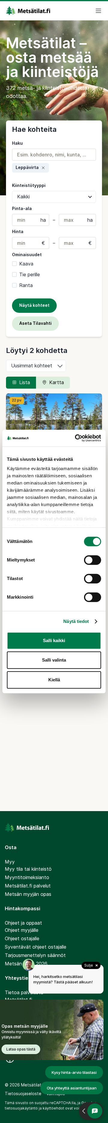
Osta (10, 847)
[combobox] (54, 155)
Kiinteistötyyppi (29, 185)
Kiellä (54, 679)
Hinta (17, 231)
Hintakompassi (22, 908)
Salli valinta (54, 659)
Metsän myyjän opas (28, 894)
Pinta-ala (22, 208)
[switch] (92, 560)
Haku (17, 143)
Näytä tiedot (76, 621)
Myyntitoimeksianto (27, 877)
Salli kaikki (54, 640)
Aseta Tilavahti (35, 323)
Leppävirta (27, 167)
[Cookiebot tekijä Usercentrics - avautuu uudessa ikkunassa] (76, 438)
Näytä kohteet (34, 305)
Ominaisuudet (27, 254)
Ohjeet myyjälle (21, 930)
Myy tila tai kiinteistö (28, 869)
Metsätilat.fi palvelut (28, 886)
